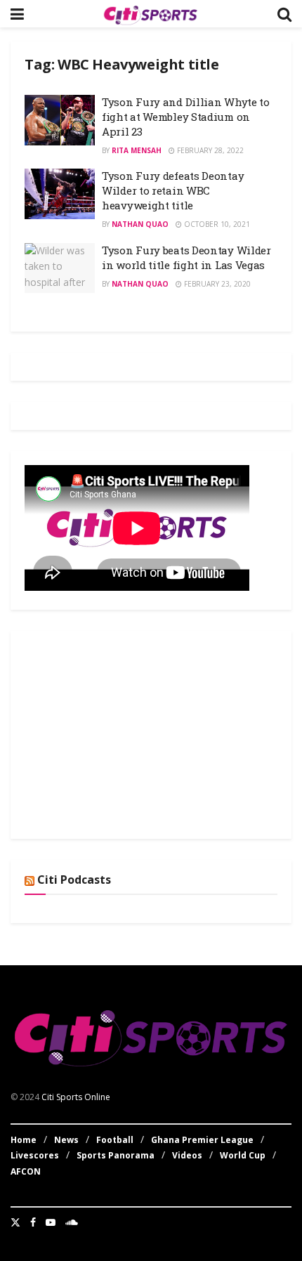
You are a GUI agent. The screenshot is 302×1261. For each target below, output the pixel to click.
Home (24, 1140)
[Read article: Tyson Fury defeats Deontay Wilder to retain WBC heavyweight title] (60, 194)
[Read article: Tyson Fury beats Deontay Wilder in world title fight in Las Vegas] (60, 268)
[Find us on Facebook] (33, 1222)
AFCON (26, 1171)
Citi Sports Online (75, 1097)
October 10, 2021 (216, 224)
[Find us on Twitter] (15, 1222)
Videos (187, 1155)
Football (114, 1140)
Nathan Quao (140, 224)
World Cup (242, 1155)
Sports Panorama (116, 1155)
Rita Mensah (137, 150)
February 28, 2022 (209, 150)
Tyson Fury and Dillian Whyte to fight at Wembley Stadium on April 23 (186, 116)
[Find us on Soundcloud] (71, 1222)
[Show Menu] (17, 13)
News (66, 1140)
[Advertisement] (130, 733)
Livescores (35, 1155)
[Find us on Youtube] (50, 1222)
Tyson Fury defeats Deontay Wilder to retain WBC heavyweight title (173, 190)
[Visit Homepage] (150, 14)
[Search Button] (284, 13)
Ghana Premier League (202, 1140)
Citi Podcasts (74, 879)
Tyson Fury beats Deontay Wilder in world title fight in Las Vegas (186, 257)
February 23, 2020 (216, 284)
